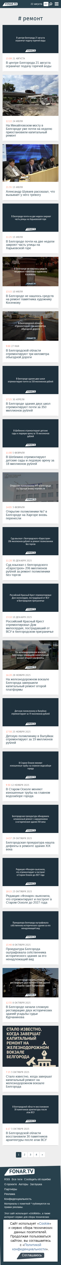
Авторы (23, 1184)
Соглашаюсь (32, 1255)
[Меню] (56, 4)
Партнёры (10, 1189)
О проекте (10, 1184)
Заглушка (36, 1184)
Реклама (9, 1194)
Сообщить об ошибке (37, 1179)
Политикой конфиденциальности (29, 1247)
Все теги (17, 1179)
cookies (34, 1213)
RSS (7, 1179)
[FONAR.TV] (10, 4)
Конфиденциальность (18, 1199)
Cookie (44, 1223)
